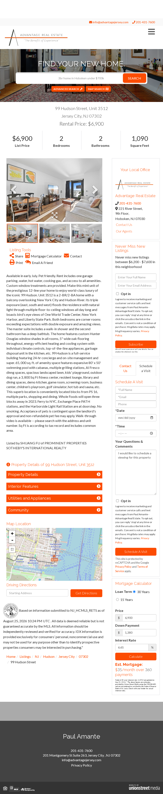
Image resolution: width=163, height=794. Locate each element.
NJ (37, 656)
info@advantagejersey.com (110, 22)
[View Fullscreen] (12, 549)
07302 (83, 656)
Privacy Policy (123, 566)
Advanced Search (66, 88)
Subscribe (136, 344)
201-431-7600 (145, 22)
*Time (120, 426)
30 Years (143, 592)
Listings (25, 656)
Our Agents (124, 231)
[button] (134, 78)
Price (119, 611)
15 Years (126, 600)
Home (10, 656)
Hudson (49, 656)
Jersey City (67, 656)
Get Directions (86, 593)
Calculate (136, 656)
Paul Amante (81, 736)
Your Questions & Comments (129, 443)
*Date (120, 410)
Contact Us (124, 225)
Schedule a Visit (145, 368)
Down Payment (127, 625)
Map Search (96, 88)
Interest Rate (125, 640)
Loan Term (123, 591)
